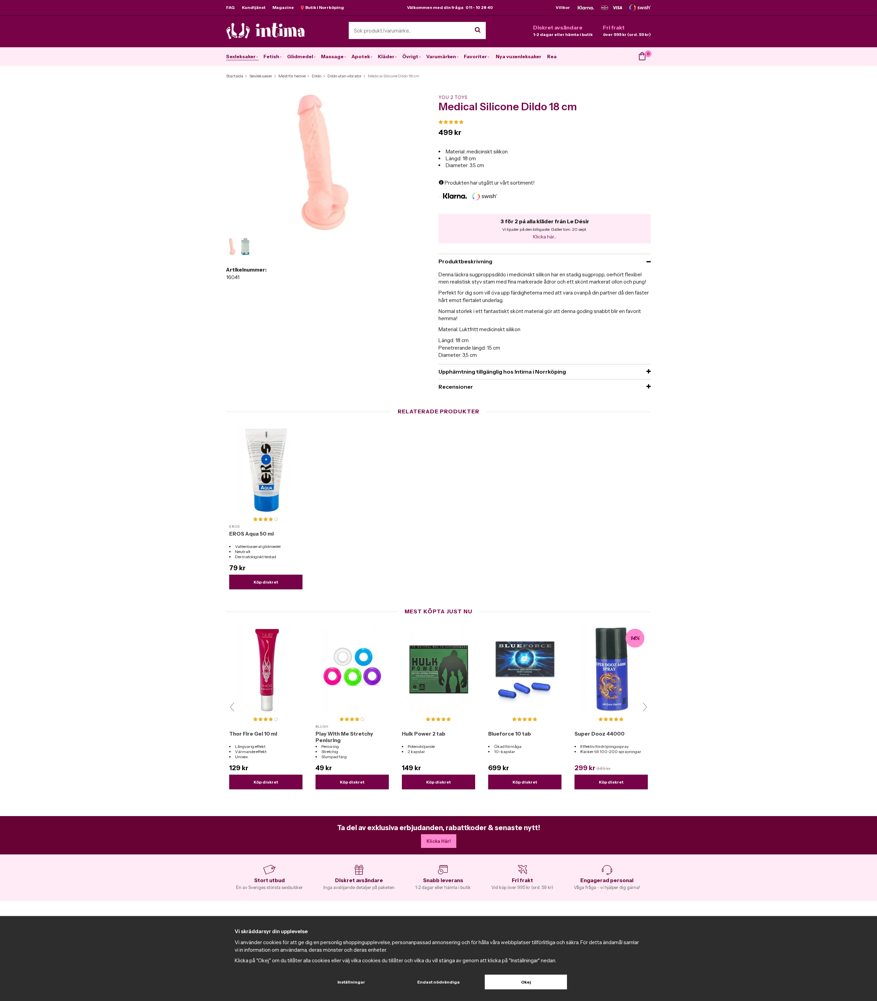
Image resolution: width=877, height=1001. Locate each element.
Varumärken (441, 56)
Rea (552, 56)
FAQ (230, 7)
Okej (526, 982)
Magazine (283, 7)
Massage (332, 56)
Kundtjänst (253, 7)
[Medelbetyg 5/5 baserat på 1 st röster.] (544, 122)
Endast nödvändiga (438, 982)
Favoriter (475, 56)
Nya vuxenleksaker (518, 56)
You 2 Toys (452, 97)
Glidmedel (300, 56)
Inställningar (351, 982)
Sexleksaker (241, 56)
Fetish (271, 56)
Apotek (360, 56)
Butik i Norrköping (324, 7)
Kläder (386, 56)
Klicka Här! (439, 841)
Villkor (563, 7)
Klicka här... (544, 237)
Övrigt (410, 56)
